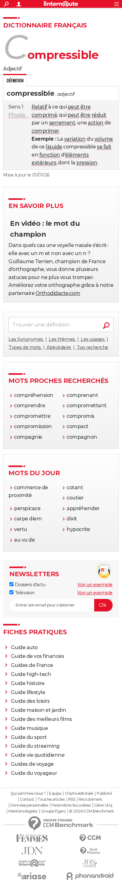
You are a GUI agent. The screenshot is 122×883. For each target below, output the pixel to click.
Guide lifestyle (28, 692)
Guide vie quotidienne (38, 755)
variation (75, 139)
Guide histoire (28, 683)
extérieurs (44, 163)
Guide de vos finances (37, 656)
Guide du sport (29, 737)
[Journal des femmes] (32, 838)
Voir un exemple (95, 584)
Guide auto (24, 647)
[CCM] (90, 838)
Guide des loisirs (30, 701)
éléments (77, 155)
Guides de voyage (32, 764)
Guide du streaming (35, 746)
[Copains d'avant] (32, 863)
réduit (99, 115)
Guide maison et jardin (38, 710)
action (95, 123)
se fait (104, 147)
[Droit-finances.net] (90, 851)
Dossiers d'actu (29, 584)
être (85, 107)
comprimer (45, 131)
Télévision (24, 593)
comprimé (44, 115)
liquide (54, 147)
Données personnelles (29, 805)
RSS (71, 799)
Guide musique (29, 728)
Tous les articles (51, 799)
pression (86, 163)
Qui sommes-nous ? (28, 793)
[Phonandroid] (90, 876)
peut (73, 107)
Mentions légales (22, 811)
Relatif (39, 107)
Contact (27, 799)
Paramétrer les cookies (71, 805)
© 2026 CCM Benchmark (91, 811)
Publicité (104, 793)
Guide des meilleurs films (41, 719)
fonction (49, 155)
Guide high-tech (31, 674)
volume (103, 139)
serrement (62, 123)
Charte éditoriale (79, 793)
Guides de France (32, 665)
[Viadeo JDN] (90, 863)
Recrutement (90, 799)
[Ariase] (32, 875)
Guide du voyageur (34, 773)
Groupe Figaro (53, 811)
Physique (19, 115)
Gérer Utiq (103, 805)
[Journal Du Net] (32, 851)
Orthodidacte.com (58, 293)
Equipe (55, 793)
